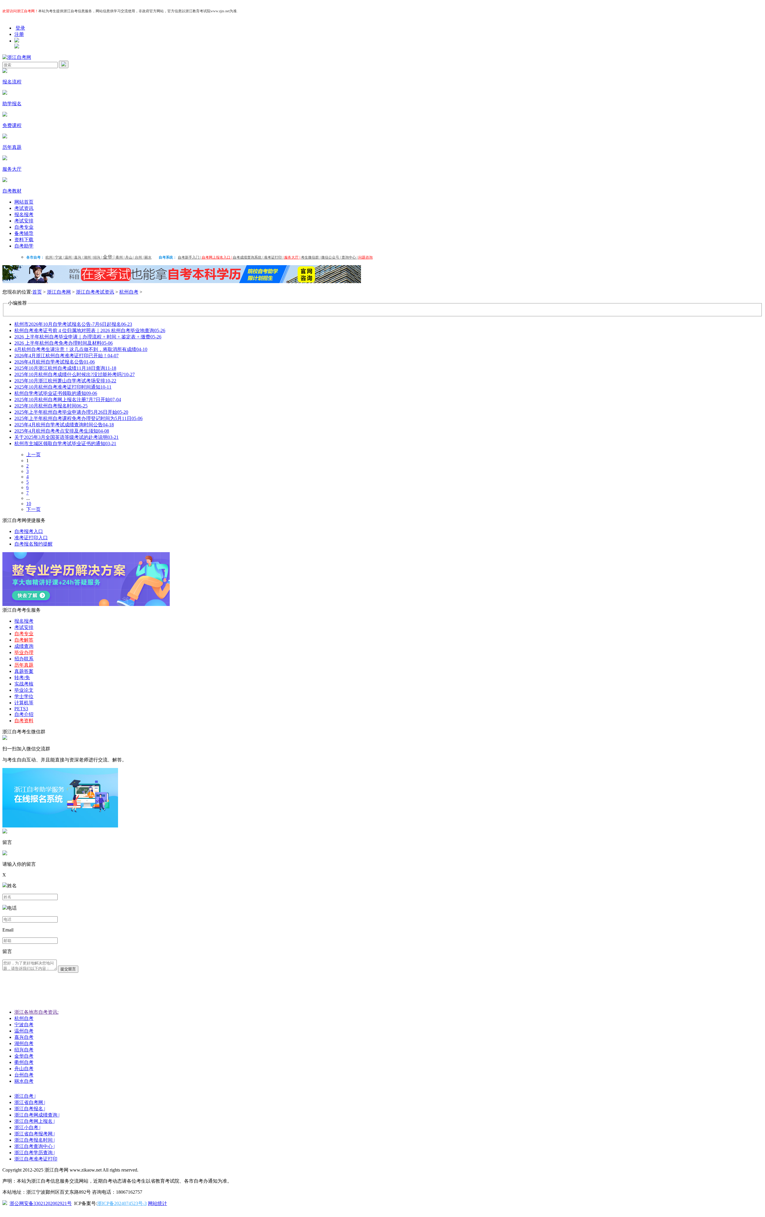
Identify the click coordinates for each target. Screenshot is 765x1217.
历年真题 (23, 665)
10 (28, 503)
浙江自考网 (59, 291)
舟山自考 (23, 1068)
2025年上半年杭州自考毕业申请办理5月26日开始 (71, 412)
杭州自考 (128, 291)
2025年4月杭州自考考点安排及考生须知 (61, 430)
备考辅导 (23, 233)
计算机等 (23, 702)
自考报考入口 (28, 531)
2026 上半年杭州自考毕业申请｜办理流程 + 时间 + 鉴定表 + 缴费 (87, 336)
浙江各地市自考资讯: (36, 1012)
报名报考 (23, 214)
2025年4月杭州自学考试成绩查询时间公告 (64, 424)
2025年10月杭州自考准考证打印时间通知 (62, 387)
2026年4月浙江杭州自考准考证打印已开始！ (66, 355)
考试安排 (23, 220)
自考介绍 (23, 714)
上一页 (33, 454)
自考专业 (23, 227)
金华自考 (23, 1056)
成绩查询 (23, 646)
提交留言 (68, 969)
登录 (20, 27)
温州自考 (23, 1030)
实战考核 (23, 683)
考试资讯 (23, 208)
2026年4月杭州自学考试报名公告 (54, 361)
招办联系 (23, 658)
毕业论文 (23, 690)
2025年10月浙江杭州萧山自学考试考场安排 (65, 380)
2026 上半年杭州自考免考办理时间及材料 (63, 343)
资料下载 (23, 239)
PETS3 (21, 708)
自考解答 (23, 639)
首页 (37, 291)
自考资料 (23, 720)
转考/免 (22, 677)
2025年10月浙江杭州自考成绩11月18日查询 (65, 368)
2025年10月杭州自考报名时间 (51, 405)
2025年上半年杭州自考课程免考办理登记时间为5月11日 (78, 418)
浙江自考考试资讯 (95, 291)
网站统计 (157, 1203)
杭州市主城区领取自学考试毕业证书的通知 (65, 443)
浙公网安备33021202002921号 (41, 1203)
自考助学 (23, 245)
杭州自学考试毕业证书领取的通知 (55, 393)
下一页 (33, 509)
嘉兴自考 (23, 1037)
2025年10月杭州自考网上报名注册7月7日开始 (67, 399)
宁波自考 (23, 1024)
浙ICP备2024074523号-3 (122, 1203)
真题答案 (23, 671)
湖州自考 (23, 1043)
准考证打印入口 (31, 537)
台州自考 (23, 1074)
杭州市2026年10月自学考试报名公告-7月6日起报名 (73, 324)
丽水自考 (23, 1081)
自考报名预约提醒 (33, 543)
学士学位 (23, 696)
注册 (19, 34)
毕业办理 (23, 652)
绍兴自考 (23, 1049)
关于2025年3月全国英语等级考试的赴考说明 (66, 437)
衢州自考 (23, 1062)
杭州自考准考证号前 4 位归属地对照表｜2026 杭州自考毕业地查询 (89, 330)
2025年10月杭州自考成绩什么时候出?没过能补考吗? (74, 374)
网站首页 (23, 201)
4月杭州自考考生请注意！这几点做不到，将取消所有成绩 (80, 349)
